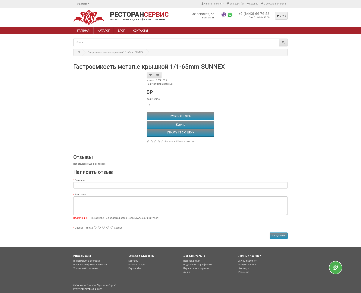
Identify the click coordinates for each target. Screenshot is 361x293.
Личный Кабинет (247, 261)
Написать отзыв (186, 141)
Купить (180, 124)
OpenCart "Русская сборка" (101, 285)
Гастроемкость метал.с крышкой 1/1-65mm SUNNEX (115, 52)
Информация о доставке (86, 261)
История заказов (247, 264)
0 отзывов (170, 141)
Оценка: (79, 227)
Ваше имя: (80, 180)
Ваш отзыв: (81, 194)
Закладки (243, 268)
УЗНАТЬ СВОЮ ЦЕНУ (180, 132)
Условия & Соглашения (86, 268)
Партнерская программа (196, 268)
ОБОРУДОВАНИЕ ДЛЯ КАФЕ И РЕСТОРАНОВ (137, 19)
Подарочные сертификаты (197, 264)
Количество (153, 99)
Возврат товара (136, 264)
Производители (191, 261)
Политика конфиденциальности (90, 264)
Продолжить (278, 235)
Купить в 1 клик (180, 115)
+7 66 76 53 (253, 13)
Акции (186, 272)
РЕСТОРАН (139, 15)
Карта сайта (134, 268)
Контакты (133, 261)
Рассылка (243, 272)
